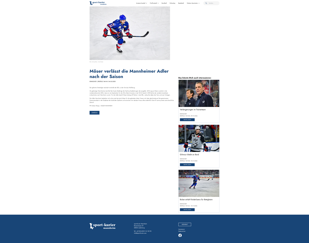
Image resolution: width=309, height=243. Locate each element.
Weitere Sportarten (192, 3)
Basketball (181, 3)
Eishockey (172, 3)
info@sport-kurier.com (140, 233)
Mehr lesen (187, 120)
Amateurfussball (140, 3)
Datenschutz (181, 231)
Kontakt (185, 224)
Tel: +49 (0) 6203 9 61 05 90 (142, 231)
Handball (164, 3)
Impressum (181, 229)
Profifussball (153, 3)
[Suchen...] (205, 3)
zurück (94, 112)
